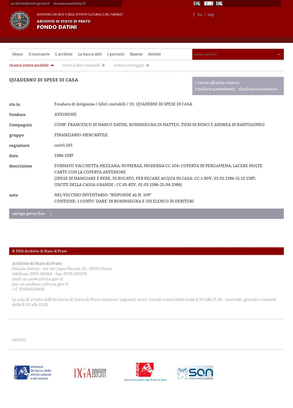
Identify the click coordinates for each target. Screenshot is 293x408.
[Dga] (92, 372)
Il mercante (39, 54)
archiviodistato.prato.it (30, 3)
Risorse (136, 54)
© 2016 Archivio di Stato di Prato (39, 251)
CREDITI (19, 340)
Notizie (154, 54)
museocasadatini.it (70, 3)
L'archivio (63, 54)
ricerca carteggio (129, 65)
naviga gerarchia (28, 213)
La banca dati (90, 54)
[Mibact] (32, 372)
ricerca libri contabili (81, 65)
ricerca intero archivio (29, 65)
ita (199, 15)
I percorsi (115, 54)
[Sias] (219, 3)
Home (17, 54)
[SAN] (194, 372)
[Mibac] (197, 3)
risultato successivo (257, 89)
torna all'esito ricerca (218, 82)
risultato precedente (215, 89)
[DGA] (208, 3)
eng (211, 15)
